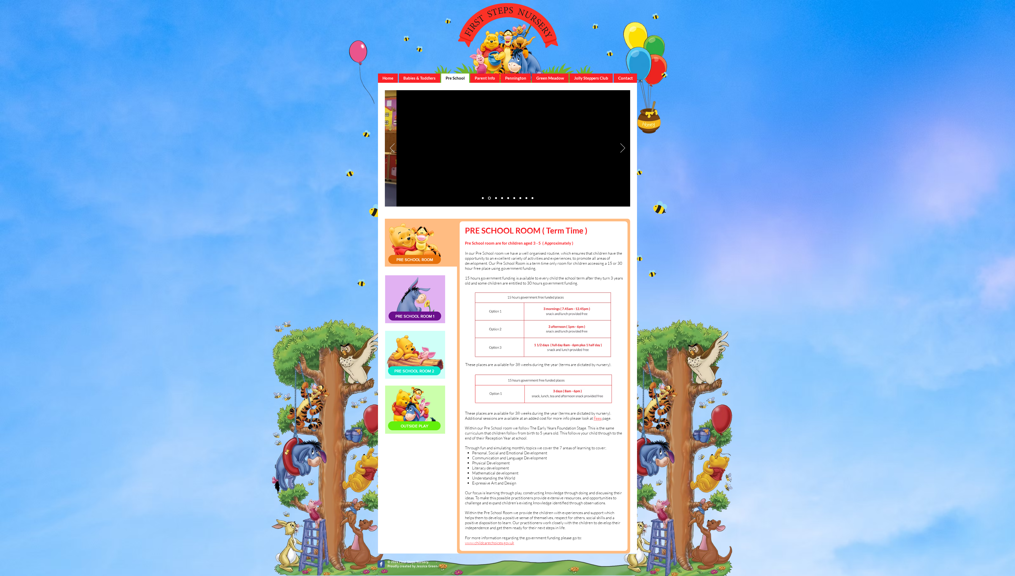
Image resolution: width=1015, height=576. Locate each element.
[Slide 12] (508, 198)
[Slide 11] (483, 198)
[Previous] (392, 148)
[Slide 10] (514, 198)
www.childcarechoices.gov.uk (489, 542)
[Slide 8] (526, 198)
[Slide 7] (489, 198)
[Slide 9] (520, 198)
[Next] (622, 148)
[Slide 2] (496, 198)
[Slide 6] (502, 198)
